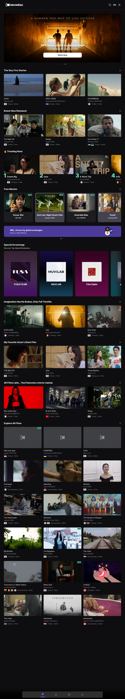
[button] (59, 64)
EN (114, 5)
